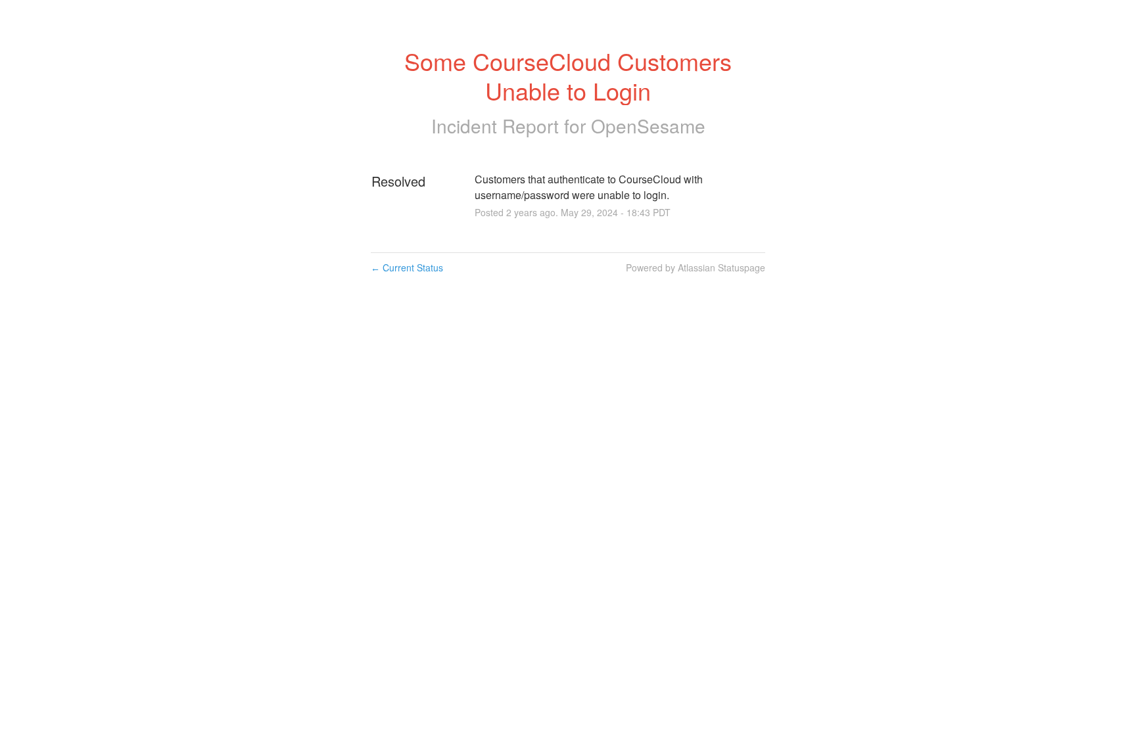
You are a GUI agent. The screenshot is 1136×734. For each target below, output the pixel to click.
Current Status (407, 267)
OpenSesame (648, 125)
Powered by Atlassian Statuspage (695, 267)
